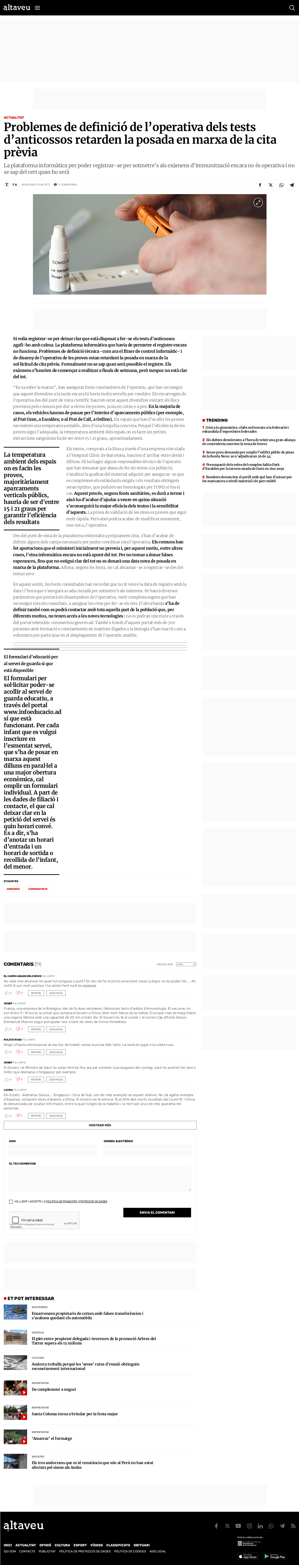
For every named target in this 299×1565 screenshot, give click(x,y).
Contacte (27, 1551)
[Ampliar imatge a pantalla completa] (258, 202)
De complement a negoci (54, 1389)
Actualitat (14, 118)
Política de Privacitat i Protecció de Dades (76, 1201)
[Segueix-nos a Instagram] (249, 1526)
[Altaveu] (17, 7)
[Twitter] (270, 185)
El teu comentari (22, 1163)
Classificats (118, 1545)
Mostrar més (100, 1125)
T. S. (14, 184)
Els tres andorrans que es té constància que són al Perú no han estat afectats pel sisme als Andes (92, 1465)
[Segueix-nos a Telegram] (282, 1526)
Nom (12, 1141)
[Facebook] (260, 185)
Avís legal (158, 1551)
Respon (36, 993)
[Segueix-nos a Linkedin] (260, 1526)
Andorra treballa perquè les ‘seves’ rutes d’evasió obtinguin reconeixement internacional (85, 1366)
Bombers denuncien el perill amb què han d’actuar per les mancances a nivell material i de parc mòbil (247, 479)
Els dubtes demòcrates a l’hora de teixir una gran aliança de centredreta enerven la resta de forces (248, 442)
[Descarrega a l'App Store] (247, 1556)
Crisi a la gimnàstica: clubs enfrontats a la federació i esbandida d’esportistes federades (245, 429)
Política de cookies (130, 1551)
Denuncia (56, 993)
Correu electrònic (118, 1141)
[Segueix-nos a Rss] (293, 1526)
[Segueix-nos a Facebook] (216, 1526)
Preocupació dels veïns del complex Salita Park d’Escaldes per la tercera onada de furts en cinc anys (243, 467)
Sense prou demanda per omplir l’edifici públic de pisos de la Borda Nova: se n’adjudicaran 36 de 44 (248, 454)
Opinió (45, 1545)
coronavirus (37, 889)
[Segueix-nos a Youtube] (238, 1526)
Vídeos (96, 1545)
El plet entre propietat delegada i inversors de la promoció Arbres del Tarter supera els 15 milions (94, 1341)
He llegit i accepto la (60, 1201)
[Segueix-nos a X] (227, 1526)
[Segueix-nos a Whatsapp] (271, 1526)
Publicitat (47, 1551)
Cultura (38, 1357)
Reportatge (40, 1383)
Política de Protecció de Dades (85, 1551)
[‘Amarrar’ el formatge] (15, 1437)
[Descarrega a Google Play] (275, 1556)
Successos (39, 1307)
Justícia (38, 1332)
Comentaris (67, 184)
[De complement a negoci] (15, 1387)
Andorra (13, 889)
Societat (38, 1456)
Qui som (10, 1551)
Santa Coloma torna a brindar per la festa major (75, 1414)
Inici (8, 1545)
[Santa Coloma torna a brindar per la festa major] (15, 1412)
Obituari (142, 1545)
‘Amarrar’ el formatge (52, 1438)
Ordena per (165, 964)
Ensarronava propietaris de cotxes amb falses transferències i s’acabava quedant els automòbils (87, 1315)
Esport (80, 1545)
